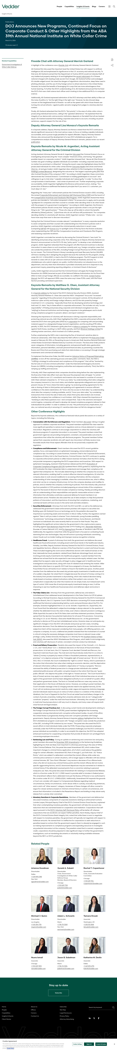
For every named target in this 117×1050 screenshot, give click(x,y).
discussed (76, 154)
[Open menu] (109, 6)
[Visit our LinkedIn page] (90, 1018)
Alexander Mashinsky (94, 527)
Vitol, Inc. (34, 169)
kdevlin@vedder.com (91, 968)
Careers (102, 6)
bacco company (81, 326)
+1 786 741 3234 (62, 966)
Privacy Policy (64, 1016)
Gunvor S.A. (54, 229)
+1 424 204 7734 (36, 924)
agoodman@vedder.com (40, 882)
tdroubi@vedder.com (91, 927)
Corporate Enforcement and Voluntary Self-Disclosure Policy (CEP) (65, 195)
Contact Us (35, 1016)
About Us (34, 1007)
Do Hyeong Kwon (68, 529)
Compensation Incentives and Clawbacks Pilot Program (55, 198)
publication (35, 142)
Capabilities (69, 6)
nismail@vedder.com (38, 968)
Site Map (63, 1010)
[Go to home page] (10, 6)
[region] (58, 1044)
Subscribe (63, 1007)
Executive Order (98, 338)
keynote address (40, 293)
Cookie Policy (10, 1048)
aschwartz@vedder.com (65, 929)
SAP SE (43, 229)
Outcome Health (78, 167)
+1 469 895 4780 (36, 877)
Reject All (89, 1044)
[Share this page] (112, 65)
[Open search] (114, 6)
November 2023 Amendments (67, 742)
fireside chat (63, 65)
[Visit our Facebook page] (99, 1018)
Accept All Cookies (101, 1044)
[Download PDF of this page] (112, 59)
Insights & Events (82, 6)
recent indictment (83, 76)
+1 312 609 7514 (89, 881)
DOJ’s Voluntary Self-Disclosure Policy (64, 810)
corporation (72, 321)
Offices (33, 1010)
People (59, 6)
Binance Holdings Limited (90, 329)
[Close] (114, 1044)
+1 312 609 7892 (36, 966)
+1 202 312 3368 (89, 924)
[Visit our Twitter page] (94, 1018)
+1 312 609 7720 (62, 885)
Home (4, 1007)
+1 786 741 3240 (62, 924)
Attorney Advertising (67, 1019)
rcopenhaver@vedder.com (93, 883)
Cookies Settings (77, 1044)
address (81, 718)
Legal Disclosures (66, 1013)
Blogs (94, 6)
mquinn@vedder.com (38, 927)
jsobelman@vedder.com (65, 968)
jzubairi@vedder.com (64, 888)
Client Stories (6, 1019)
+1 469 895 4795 (89, 966)
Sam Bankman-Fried (55, 527)
